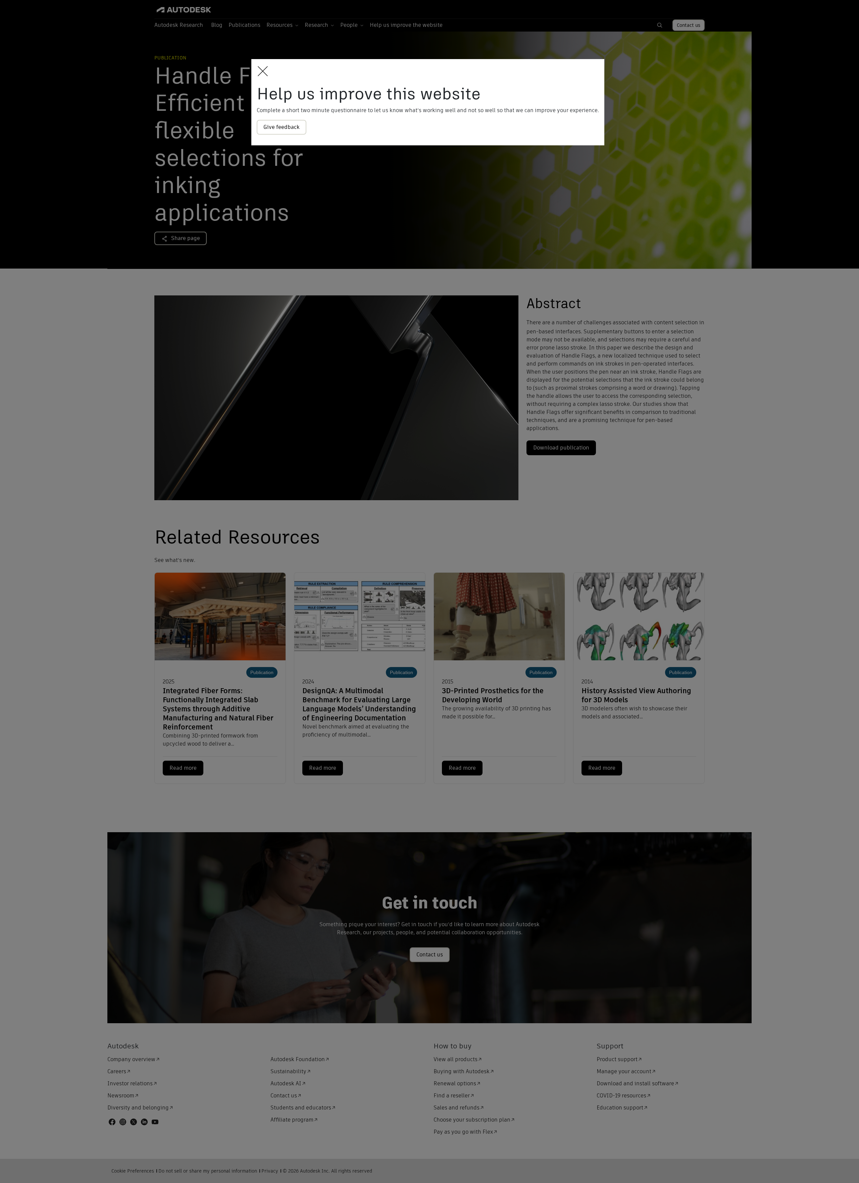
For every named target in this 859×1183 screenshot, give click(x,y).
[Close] (261, 71)
